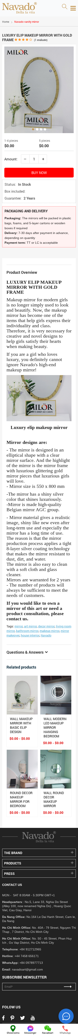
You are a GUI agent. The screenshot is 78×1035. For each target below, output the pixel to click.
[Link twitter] (22, 1019)
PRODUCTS (12, 863)
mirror (19, 626)
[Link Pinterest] (12, 1019)
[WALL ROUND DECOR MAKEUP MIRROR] (55, 769)
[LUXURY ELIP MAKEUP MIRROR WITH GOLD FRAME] (39, 90)
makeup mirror (49, 631)
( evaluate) (40, 40)
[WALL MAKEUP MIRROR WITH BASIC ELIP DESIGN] (22, 695)
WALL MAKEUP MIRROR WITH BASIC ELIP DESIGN (21, 725)
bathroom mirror (27, 631)
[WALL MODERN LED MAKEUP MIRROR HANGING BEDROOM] (55, 695)
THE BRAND (13, 853)
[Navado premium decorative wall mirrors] (19, 8)
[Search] (64, 7)
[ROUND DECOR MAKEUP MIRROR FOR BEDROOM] (22, 769)
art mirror (30, 626)
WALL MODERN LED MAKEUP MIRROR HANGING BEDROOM (55, 727)
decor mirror (46, 626)
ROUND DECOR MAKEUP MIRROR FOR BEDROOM (21, 799)
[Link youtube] (32, 1019)
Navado (46, 635)
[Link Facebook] (3, 1019)
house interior (30, 635)
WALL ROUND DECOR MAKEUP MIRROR (54, 799)
